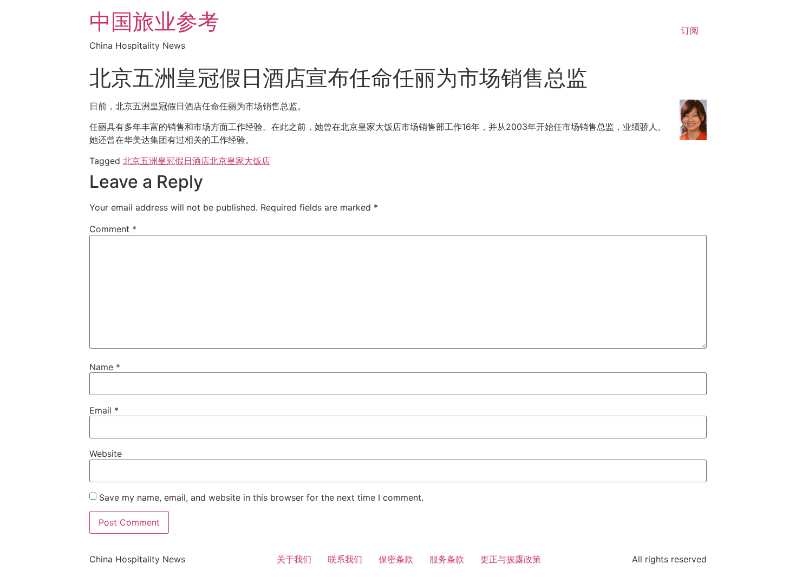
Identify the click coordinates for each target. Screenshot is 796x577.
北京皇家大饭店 (240, 160)
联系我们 (345, 559)
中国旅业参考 (154, 21)
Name (104, 367)
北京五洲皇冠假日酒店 (166, 160)
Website (105, 453)
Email (104, 410)
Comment (112, 229)
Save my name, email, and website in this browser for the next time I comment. (261, 497)
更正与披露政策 (510, 559)
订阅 (690, 30)
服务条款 (446, 559)
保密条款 (396, 559)
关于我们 (294, 559)
